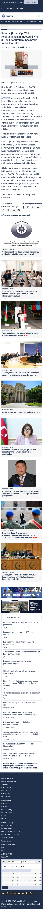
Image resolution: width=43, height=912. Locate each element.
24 (6, 884)
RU (5, 8)
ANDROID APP (6, 854)
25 (13, 884)
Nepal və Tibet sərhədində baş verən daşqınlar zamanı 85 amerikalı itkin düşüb (20, 713)
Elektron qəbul (8, 845)
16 (40, 877)
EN (8, 8)
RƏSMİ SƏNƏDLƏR (8, 781)
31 (6, 888)
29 (35, 884)
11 (13, 877)
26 (18, 884)
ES (17, 8)
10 (6, 877)
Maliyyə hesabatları (10, 832)
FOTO (3, 819)
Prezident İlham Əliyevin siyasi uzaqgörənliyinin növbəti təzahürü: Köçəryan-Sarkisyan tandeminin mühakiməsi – (20, 535)
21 (30, 881)
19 (18, 881)
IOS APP (4, 857)
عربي (21, 8)
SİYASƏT (6, 26)
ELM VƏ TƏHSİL (7, 801)
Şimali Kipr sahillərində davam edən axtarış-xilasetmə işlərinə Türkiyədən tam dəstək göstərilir (21, 683)
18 (13, 881)
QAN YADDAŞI (6, 810)
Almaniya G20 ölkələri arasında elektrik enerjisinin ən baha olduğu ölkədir (19, 755)
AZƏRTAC (20, 82)
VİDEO (3, 816)
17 (6, 881)
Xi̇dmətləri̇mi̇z (7, 838)
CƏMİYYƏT (5, 794)
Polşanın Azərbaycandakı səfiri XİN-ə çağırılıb (21, 412)
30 (40, 884)
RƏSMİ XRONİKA (7, 779)
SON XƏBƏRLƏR (11, 617)
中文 (26, 8)
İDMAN (4, 804)
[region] (22, 695)
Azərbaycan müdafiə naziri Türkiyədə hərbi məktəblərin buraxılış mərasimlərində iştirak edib (20, 734)
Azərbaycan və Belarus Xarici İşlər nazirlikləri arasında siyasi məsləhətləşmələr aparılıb (20, 374)
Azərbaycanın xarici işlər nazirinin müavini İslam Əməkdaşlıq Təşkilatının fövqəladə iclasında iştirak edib (19, 577)
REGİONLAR (6, 791)
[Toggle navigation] (38, 16)
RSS (2, 851)
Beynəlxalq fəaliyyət (11, 835)
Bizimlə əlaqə (7, 823)
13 (24, 877)
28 (30, 884)
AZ (2, 8)
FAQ (2, 848)
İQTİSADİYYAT (6, 788)
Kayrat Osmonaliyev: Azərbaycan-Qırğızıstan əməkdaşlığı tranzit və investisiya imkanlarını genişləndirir (20, 493)
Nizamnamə (6, 829)
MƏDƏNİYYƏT (6, 797)
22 (35, 881)
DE (11, 8)
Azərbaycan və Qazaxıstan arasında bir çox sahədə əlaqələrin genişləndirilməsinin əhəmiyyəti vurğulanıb (20, 293)
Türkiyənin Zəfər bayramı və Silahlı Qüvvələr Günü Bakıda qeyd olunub (20, 334)
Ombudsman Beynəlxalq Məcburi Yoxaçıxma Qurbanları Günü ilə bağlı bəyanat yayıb (20, 253)
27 (24, 884)
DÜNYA (4, 807)
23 (40, 881)
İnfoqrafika (6, 813)
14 (30, 877)
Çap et (19, 47)
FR (14, 8)
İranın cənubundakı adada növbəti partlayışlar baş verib (17, 662)
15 (35, 877)
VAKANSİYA (6, 841)
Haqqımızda (6, 826)
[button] (21, 60)
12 (18, 877)
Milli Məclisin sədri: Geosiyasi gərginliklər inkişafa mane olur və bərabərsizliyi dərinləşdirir (19, 452)
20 (24, 881)
